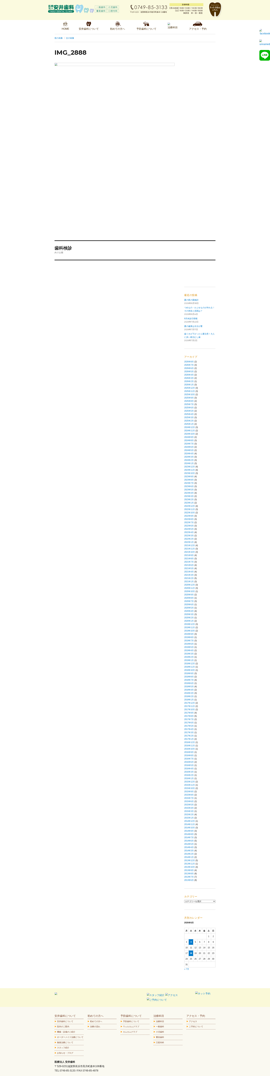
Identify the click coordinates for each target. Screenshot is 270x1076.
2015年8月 (189, 795)
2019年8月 (189, 637)
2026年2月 (189, 381)
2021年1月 (189, 581)
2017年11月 (189, 706)
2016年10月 (189, 749)
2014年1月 (189, 857)
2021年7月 (189, 562)
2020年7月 (189, 601)
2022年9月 (189, 516)
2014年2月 (189, 854)
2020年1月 (189, 621)
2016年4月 (189, 768)
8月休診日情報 (191, 318)
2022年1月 (189, 542)
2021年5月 (189, 568)
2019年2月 (189, 657)
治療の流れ (95, 1026)
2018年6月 (189, 683)
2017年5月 (189, 726)
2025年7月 (189, 404)
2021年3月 (189, 575)
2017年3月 (189, 732)
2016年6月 (189, 762)
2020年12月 (189, 585)
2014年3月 (189, 850)
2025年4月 (189, 414)
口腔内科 (160, 1042)
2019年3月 (189, 654)
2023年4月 (189, 493)
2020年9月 (189, 594)
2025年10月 (189, 394)
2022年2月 (189, 539)
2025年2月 (189, 421)
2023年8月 (189, 480)
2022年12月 (189, 506)
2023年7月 (189, 483)
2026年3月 (189, 378)
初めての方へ (96, 1021)
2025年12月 (189, 388)
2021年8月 (189, 558)
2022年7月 (189, 522)
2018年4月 (189, 690)
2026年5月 (189, 371)
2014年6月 (189, 841)
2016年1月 (189, 778)
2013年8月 (189, 873)
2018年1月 (189, 699)
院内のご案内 (63, 1026)
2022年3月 (189, 535)
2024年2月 (189, 460)
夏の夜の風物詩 (191, 300)
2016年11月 (189, 745)
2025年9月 (189, 398)
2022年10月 (189, 512)
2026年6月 (189, 368)
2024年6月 (189, 447)
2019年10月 (189, 631)
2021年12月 (189, 545)
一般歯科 (160, 1026)
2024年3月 (189, 457)
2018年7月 (189, 680)
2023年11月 (189, 470)
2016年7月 (189, 759)
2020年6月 (189, 604)
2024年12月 (189, 427)
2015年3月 (189, 811)
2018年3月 (189, 693)
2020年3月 (189, 614)
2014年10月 (189, 827)
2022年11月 (189, 509)
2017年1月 (189, 739)
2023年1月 (189, 503)
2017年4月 (189, 729)
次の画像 (70, 38)
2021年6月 (189, 565)
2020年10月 (189, 591)
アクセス (193, 1021)
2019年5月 (189, 647)
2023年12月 (189, 466)
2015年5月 (189, 804)
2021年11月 (189, 549)
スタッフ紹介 (63, 1047)
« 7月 (186, 969)
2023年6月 (189, 486)
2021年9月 (189, 555)
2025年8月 (189, 401)
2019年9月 (189, 634)
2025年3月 (189, 417)
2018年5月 (189, 686)
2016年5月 (189, 765)
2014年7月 (189, 837)
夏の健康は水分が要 (193, 326)
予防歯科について (131, 1021)
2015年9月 (189, 791)
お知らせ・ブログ (65, 1053)
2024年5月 (189, 450)
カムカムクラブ (130, 1032)
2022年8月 (189, 519)
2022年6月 (189, 526)
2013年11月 (189, 864)
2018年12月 (189, 663)
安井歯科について (65, 1021)
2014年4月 (189, 847)
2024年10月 (189, 434)
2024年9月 (189, 437)
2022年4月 (189, 532)
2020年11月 (189, 588)
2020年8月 (189, 598)
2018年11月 (189, 667)
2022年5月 (189, 529)
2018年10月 (189, 670)
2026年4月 (189, 375)
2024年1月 (189, 463)
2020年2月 (189, 617)
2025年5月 (189, 411)
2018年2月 (189, 696)
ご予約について (196, 1026)
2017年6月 (189, 722)
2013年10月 (189, 867)
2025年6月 (189, 407)
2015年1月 (189, 818)
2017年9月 (189, 713)
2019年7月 (189, 640)
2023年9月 (189, 476)
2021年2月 (189, 578)
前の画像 (59, 38)
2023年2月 (189, 499)
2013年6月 (189, 880)
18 (191, 953)
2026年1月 (189, 384)
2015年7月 (189, 798)
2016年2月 (189, 775)
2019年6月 (189, 644)
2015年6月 (189, 801)
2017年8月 (189, 716)
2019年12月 (189, 624)
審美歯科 (160, 1037)
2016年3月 (189, 772)
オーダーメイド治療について (70, 1037)
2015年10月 (189, 788)
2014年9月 (189, 831)
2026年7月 (189, 365)
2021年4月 (189, 572)
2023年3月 (189, 496)
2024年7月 (189, 444)
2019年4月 (189, 650)
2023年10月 (189, 473)
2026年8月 (189, 361)
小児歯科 (160, 1032)
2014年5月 (189, 844)
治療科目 (160, 1021)
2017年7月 (189, 719)
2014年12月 (189, 821)
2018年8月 (189, 677)
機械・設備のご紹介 (66, 1032)
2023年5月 (189, 489)
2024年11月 (189, 430)
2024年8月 (189, 440)
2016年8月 (189, 755)
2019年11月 (189, 627)
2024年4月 (189, 453)
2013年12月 (189, 860)
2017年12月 (189, 703)
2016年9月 (189, 752)
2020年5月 (189, 608)
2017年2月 (189, 736)
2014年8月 (189, 834)
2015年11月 (189, 785)
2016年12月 (189, 742)
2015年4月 (189, 808)
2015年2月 (189, 814)
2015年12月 (189, 782)
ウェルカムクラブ (131, 1026)
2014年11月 (189, 824)
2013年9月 (189, 870)
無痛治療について (65, 1042)
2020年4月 (189, 611)
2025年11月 (189, 391)
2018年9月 (189, 673)
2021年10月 (189, 552)
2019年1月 (189, 660)
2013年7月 (189, 877)
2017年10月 (189, 709)
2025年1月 (189, 424)
